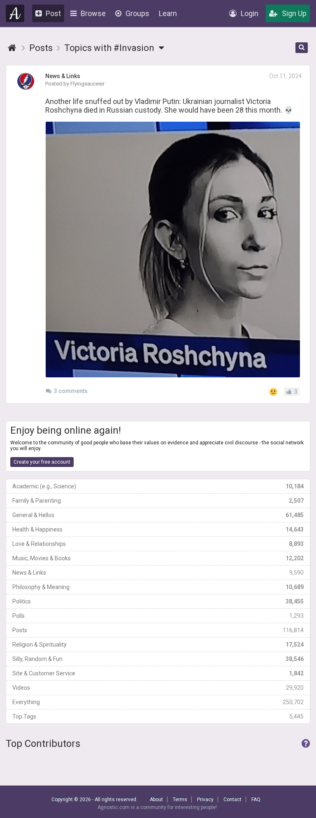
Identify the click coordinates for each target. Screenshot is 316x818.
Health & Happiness (158, 529)
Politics (158, 601)
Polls (158, 615)
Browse (93, 13)
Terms (180, 799)
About (156, 799)
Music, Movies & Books (158, 558)
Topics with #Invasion (110, 48)
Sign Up (294, 13)
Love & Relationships (158, 544)
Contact (232, 799)
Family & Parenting (158, 500)
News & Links (158, 572)
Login (249, 13)
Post (53, 13)
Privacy (205, 799)
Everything (158, 702)
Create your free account (42, 462)
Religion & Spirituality (158, 644)
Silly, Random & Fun (158, 659)
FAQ (255, 799)
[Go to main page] (12, 47)
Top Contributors (43, 743)
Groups (137, 13)
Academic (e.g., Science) (158, 486)
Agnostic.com (15, 13)
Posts (158, 630)
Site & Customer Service (158, 673)
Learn (168, 13)
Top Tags (158, 716)
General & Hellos (158, 515)
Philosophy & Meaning (158, 587)
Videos (158, 687)
